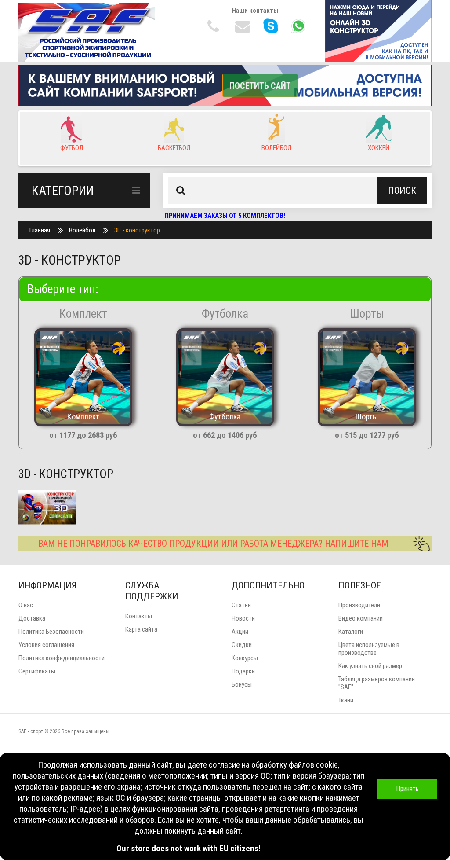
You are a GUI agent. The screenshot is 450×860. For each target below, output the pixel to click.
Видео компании (360, 618)
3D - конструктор (137, 230)
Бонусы (242, 684)
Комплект (83, 314)
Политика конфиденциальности (61, 658)
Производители (359, 605)
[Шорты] (366, 377)
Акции (240, 632)
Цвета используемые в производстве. (368, 649)
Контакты (138, 616)
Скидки (242, 645)
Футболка (225, 314)
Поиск (402, 190)
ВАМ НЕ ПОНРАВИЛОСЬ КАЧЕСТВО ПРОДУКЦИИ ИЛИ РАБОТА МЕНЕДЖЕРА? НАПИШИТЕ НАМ (213, 543)
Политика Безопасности (51, 632)
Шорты (367, 314)
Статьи (241, 605)
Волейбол (82, 230)
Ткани (345, 700)
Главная (39, 230)
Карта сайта (141, 629)
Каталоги (350, 632)
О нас (25, 605)
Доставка (31, 618)
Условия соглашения (46, 645)
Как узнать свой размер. (370, 666)
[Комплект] (83, 377)
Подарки (243, 671)
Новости (243, 618)
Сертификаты (36, 671)
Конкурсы (245, 658)
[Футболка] (225, 377)
